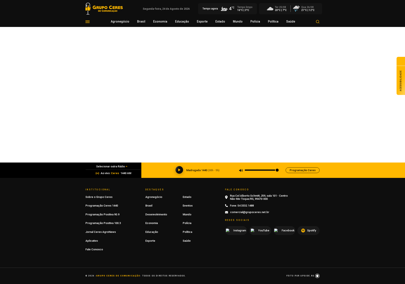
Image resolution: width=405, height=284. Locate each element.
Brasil (141, 21)
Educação (182, 21)
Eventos (188, 205)
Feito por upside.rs (300, 276)
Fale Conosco (94, 249)
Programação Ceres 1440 (101, 205)
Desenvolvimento (156, 214)
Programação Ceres (303, 170)
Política (273, 21)
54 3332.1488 (246, 205)
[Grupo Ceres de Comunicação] (104, 8)
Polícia (255, 21)
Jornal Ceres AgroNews (100, 231)
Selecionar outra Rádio (110, 166)
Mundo (238, 21)
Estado (220, 21)
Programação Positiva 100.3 (103, 223)
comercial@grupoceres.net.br (249, 212)
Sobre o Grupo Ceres (98, 197)
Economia (160, 21)
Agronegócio (120, 21)
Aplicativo (91, 240)
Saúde (290, 21)
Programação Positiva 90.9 (102, 214)
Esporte (202, 21)
